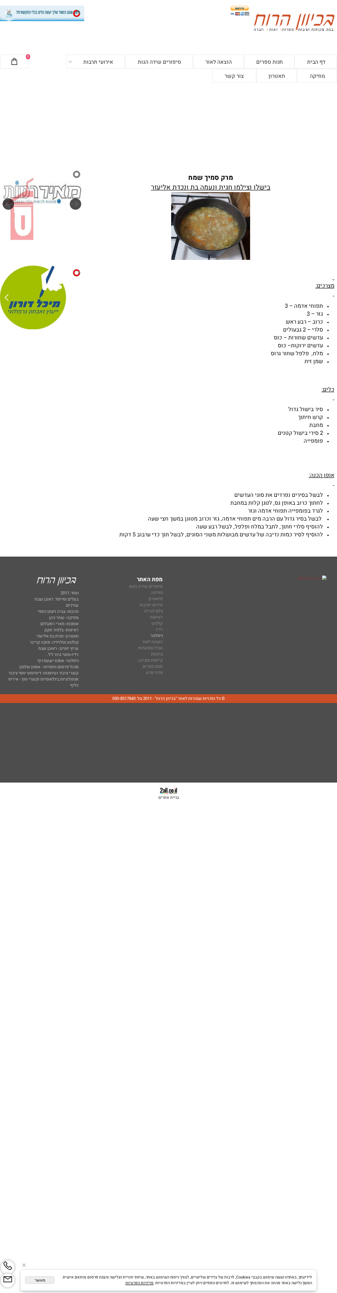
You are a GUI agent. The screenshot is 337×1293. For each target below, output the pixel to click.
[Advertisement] (168, 125)
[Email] (8, 1280)
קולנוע (157, 623)
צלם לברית (153, 611)
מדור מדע (154, 673)
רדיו (159, 629)
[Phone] (8, 1267)
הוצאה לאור (218, 62)
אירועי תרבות (98, 62)
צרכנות (157, 654)
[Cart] (14, 62)
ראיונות (156, 617)
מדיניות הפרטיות (139, 1283)
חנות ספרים (269, 62)
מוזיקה (317, 76)
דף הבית (316, 62)
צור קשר (234, 76)
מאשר (40, 1280)
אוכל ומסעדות (150, 648)
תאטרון (277, 76)
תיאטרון (156, 599)
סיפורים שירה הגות (159, 62)
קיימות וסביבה (150, 660)
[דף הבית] (294, 23)
